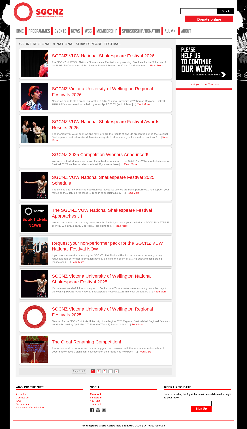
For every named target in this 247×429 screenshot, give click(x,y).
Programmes (39, 30)
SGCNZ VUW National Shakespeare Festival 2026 (103, 55)
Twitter (104, 410)
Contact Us (22, 397)
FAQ (18, 400)
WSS (88, 30)
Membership (106, 30)
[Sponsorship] (204, 62)
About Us (21, 394)
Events (60, 30)
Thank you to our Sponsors (203, 84)
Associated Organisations (30, 407)
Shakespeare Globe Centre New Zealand (40, 13)
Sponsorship (23, 404)
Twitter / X (95, 404)
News (75, 30)
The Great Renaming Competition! (86, 341)
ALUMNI (170, 30)
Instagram (96, 397)
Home (19, 30)
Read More (156, 65)
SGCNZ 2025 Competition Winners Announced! (100, 154)
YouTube (95, 400)
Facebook (95, 394)
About (186, 30)
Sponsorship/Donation (141, 30)
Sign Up (201, 408)
